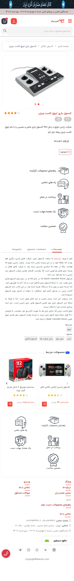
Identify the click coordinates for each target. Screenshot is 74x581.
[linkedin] (54, 550)
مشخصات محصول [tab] (36, 249)
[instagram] (28, 550)
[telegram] (20, 550)
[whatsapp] (37, 550)
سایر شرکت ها (46, 338)
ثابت (69, 338)
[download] (57, 540)
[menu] (70, 21)
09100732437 (55, 520)
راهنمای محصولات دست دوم (56, 505)
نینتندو (57, 258)
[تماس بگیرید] (6, 553)
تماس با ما (24, 487)
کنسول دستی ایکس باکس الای (55, 387)
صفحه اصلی (63, 46)
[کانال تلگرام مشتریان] (37, 4)
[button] (44, 404)
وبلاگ (68, 482)
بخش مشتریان (63, 493)
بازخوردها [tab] (17, 249)
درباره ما (67, 487)
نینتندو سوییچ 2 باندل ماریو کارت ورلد (20, 388)
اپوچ (69, 329)
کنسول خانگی (47, 46)
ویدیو (27, 482)
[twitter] (46, 550)
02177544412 (32, 520)
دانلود (68, 499)
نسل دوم (60, 338)
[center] (4, 30)
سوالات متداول (22, 493)
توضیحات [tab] (56, 249)
